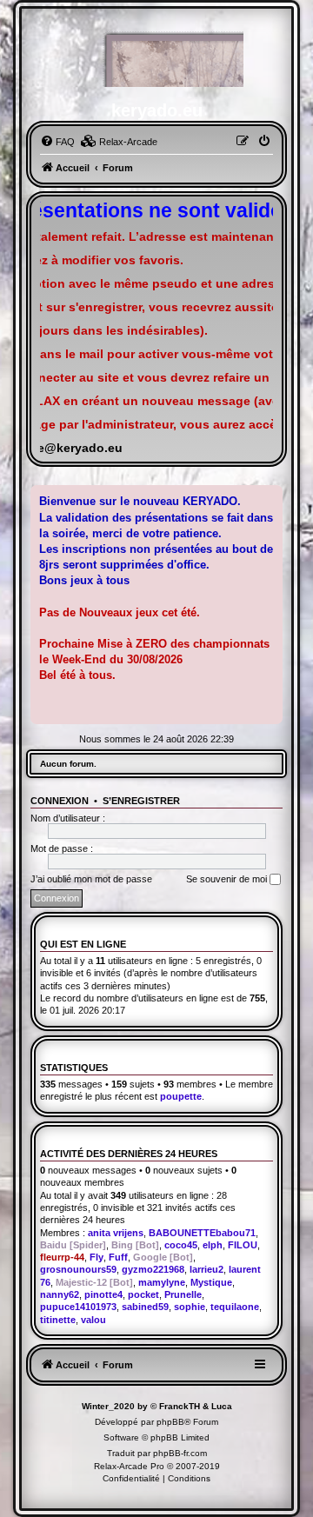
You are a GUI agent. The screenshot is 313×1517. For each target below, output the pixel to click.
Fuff (118, 1257)
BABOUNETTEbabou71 (202, 1233)
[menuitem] (57, 141)
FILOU (242, 1245)
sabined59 (145, 1306)
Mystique (211, 1282)
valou (93, 1319)
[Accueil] (156, 56)
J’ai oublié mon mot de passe (91, 879)
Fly (96, 1257)
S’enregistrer (141, 800)
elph (213, 1245)
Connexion (59, 800)
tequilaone (234, 1306)
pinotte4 (103, 1294)
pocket (143, 1294)
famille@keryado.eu (64, 448)
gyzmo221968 (153, 1269)
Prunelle (183, 1294)
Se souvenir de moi (228, 879)
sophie (189, 1306)
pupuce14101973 (78, 1306)
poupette (181, 1096)
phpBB (170, 1422)
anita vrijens (115, 1233)
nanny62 (59, 1294)
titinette (58, 1319)
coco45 (180, 1245)
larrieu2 (206, 1269)
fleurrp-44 (62, 1257)
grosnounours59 (78, 1269)
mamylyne (161, 1282)
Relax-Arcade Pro (129, 1466)
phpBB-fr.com (180, 1453)
